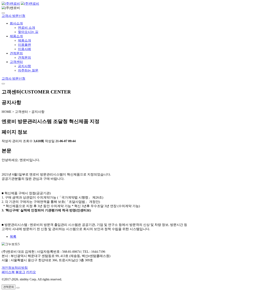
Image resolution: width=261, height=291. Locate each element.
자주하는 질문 (28, 70)
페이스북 (8, 272)
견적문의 (16, 53)
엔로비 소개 (26, 27)
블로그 (20, 272)
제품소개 (16, 36)
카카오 (31, 272)
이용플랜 (24, 44)
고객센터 (16, 62)
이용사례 (24, 49)
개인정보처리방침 (15, 267)
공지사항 (24, 66)
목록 (13, 236)
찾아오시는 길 (28, 32)
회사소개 (16, 23)
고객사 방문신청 (13, 16)
